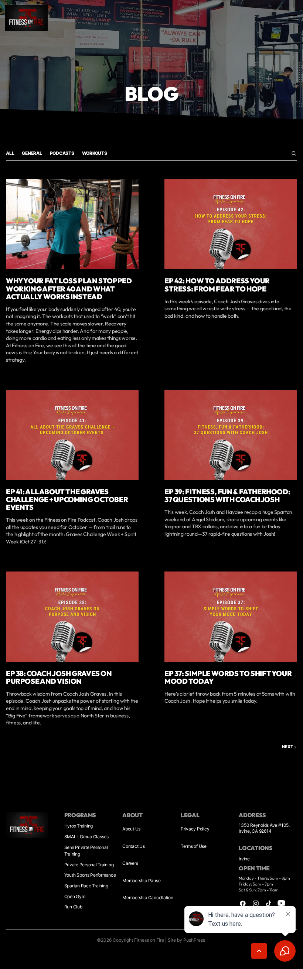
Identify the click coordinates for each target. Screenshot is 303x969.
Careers (130, 863)
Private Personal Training (89, 864)
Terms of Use (194, 846)
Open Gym (74, 896)
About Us (131, 829)
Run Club (73, 907)
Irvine (244, 858)
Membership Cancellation (147, 897)
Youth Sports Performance (90, 875)
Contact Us (133, 846)
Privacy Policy (195, 829)
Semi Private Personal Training (86, 851)
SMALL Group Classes (86, 836)
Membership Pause (141, 880)
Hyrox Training (78, 826)
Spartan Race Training (86, 885)
